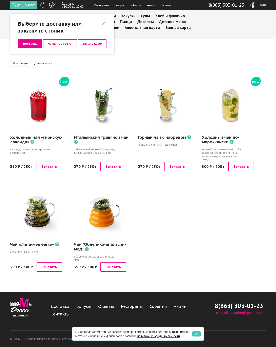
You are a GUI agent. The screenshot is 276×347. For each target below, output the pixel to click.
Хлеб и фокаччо (170, 16)
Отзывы (165, 5)
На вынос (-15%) (60, 43)
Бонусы (119, 5)
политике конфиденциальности (158, 336)
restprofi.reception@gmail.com (239, 312)
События (136, 5)
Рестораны (101, 5)
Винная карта (178, 27)
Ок (196, 334)
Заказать (49, 166)
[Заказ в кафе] (52, 5)
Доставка (30, 43)
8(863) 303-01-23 (226, 5)
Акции (151, 5)
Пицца (126, 21)
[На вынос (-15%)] (42, 5)
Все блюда (20, 63)
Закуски (128, 16)
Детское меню (172, 21)
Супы (145, 16)
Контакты (60, 314)
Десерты (145, 21)
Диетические (43, 63)
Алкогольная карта (142, 27)
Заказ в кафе (92, 43)
